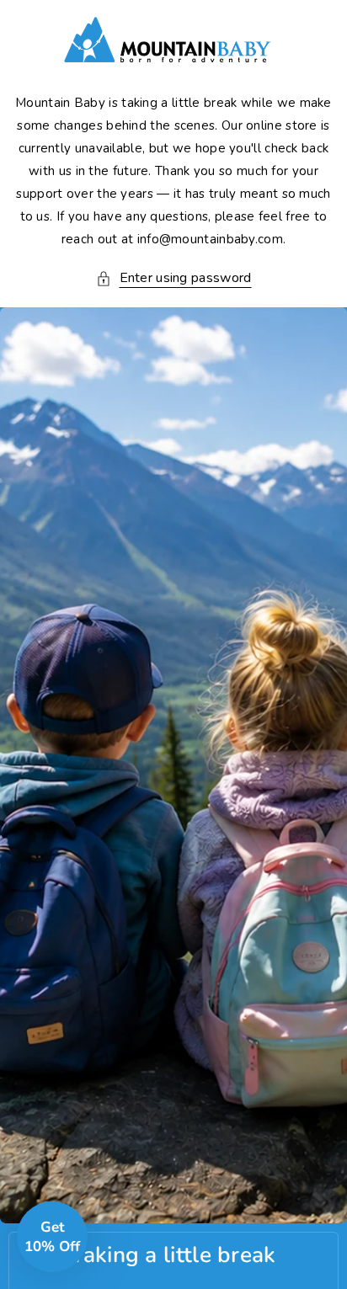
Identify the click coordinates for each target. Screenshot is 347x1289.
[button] (174, 278)
